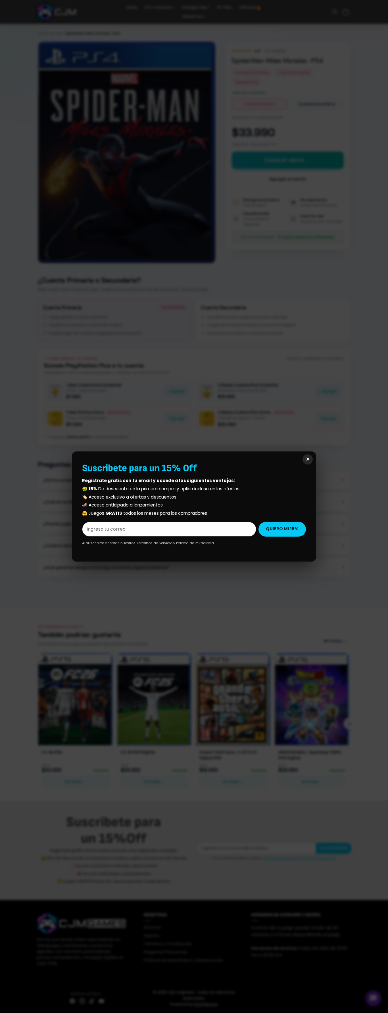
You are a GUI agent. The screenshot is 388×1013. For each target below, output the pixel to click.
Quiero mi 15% (282, 529)
